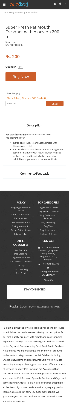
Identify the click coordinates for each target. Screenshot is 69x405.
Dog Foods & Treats (48, 207)
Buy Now (21, 76)
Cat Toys (21, 265)
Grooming (20, 12)
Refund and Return (21, 222)
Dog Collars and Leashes (48, 217)
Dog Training (21, 249)
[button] (65, 4)
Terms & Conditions (21, 230)
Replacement (20, 218)
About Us (48, 279)
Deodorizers (32, 12)
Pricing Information (21, 226)
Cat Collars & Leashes (21, 261)
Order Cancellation (21, 214)
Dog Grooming (48, 222)
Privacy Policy (20, 234)
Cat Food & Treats (48, 234)
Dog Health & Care (21, 257)
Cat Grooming (21, 269)
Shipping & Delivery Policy (20, 209)
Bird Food (20, 273)
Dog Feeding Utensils (48, 211)
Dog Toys (48, 226)
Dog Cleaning (20, 253)
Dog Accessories (48, 230)
